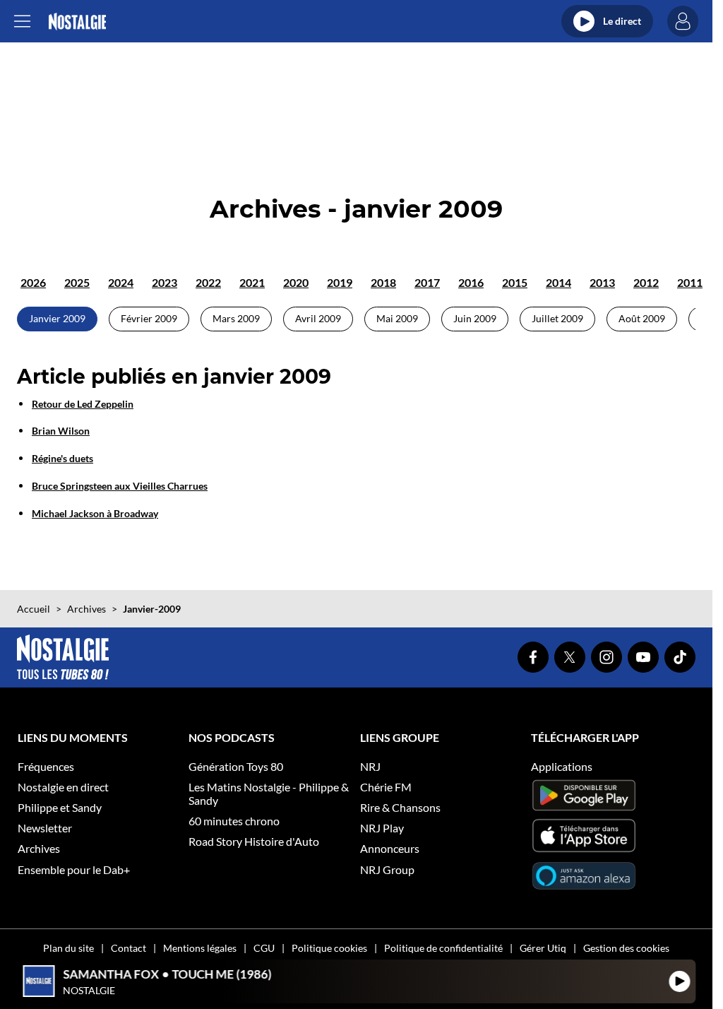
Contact (128, 948)
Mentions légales (200, 948)
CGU (264, 948)
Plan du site (68, 948)
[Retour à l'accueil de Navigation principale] (77, 21)
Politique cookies (329, 948)
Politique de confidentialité (443, 948)
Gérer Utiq (543, 948)
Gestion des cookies (626, 948)
